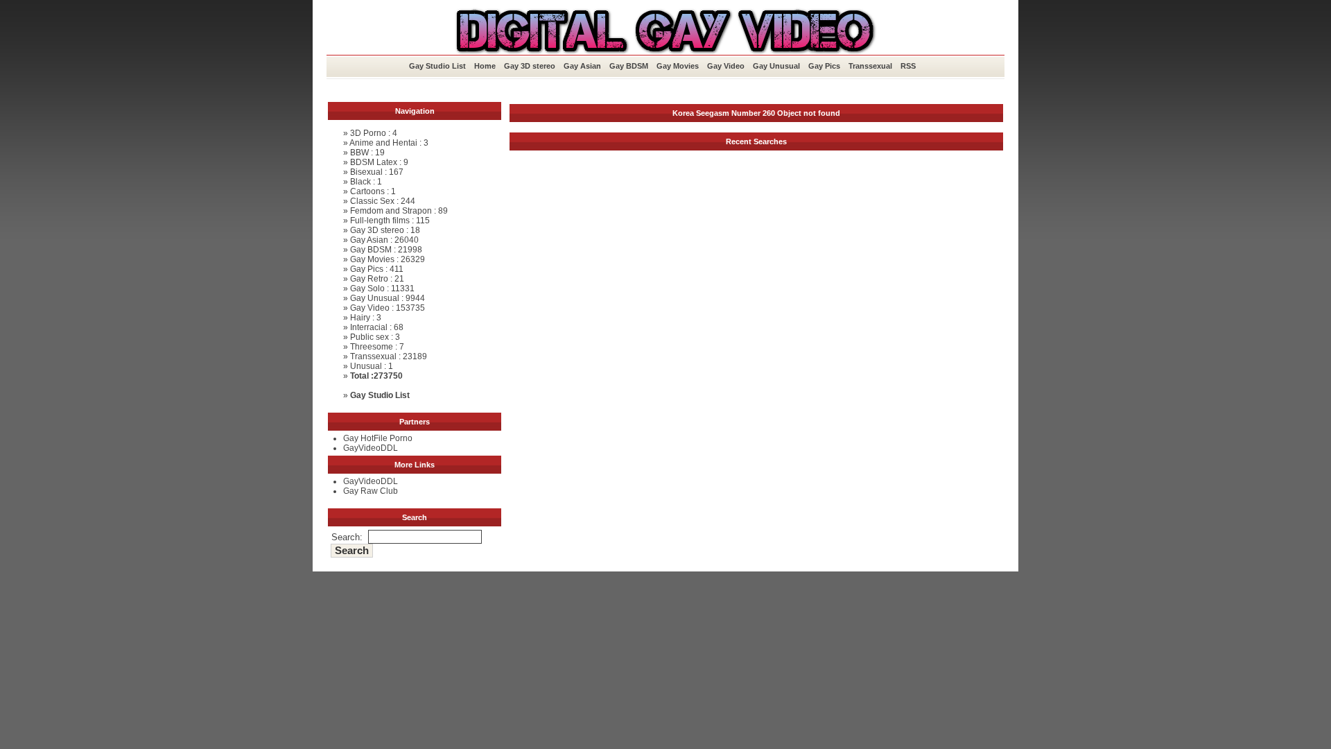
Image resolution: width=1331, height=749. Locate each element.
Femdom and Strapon (391, 211)
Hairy (360, 317)
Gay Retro (369, 279)
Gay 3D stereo (529, 66)
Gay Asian (582, 66)
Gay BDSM (628, 66)
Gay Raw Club (370, 491)
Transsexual (870, 66)
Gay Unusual (776, 66)
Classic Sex (372, 201)
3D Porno (368, 133)
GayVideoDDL (370, 448)
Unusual (366, 366)
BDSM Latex (373, 162)
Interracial (369, 327)
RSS (908, 66)
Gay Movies (677, 66)
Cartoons (367, 191)
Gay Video (726, 66)
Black (360, 182)
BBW (359, 152)
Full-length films (380, 220)
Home (485, 66)
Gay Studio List (437, 66)
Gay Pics (824, 66)
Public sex (369, 337)
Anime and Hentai (383, 143)
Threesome (371, 347)
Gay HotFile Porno (377, 438)
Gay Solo (367, 288)
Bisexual (366, 172)
